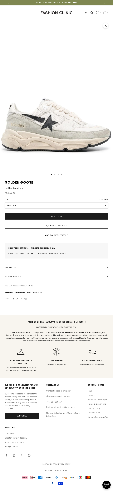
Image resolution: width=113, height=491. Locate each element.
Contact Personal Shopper (58, 391)
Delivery (91, 395)
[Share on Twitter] (17, 298)
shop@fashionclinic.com (58, 396)
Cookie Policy (94, 412)
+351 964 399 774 (54, 402)
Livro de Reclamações (98, 417)
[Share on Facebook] (13, 298)
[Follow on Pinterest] (21, 455)
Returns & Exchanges (97, 399)
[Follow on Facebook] (6, 455)
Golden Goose (19, 182)
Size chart (103, 199)
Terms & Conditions (97, 404)
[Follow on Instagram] (13, 455)
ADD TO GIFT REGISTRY (56, 235)
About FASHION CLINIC (15, 442)
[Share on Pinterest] (21, 298)
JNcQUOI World (12, 446)
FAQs (90, 391)
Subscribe (22, 416)
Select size (56, 216)
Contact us (37, 292)
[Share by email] (25, 298)
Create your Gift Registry (16, 438)
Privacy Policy (11, 396)
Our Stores (9, 433)
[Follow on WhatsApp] (29, 455)
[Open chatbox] (106, 485)
